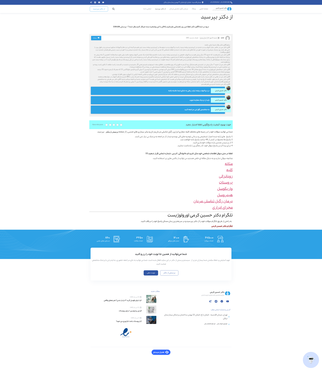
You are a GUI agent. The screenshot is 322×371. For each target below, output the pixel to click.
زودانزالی (226, 176)
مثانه (229, 163)
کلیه (229, 170)
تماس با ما (147, 9)
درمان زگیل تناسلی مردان (178, 9)
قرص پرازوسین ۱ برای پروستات (130, 311)
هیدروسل (225, 195)
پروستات (226, 182)
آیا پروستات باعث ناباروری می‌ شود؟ (129, 321)
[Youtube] (103, 2)
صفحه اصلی (203, 9)
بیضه (95, 38)
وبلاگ (194, 9)
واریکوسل (225, 188)
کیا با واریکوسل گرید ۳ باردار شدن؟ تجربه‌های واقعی (123, 300)
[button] (113, 9)
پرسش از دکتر (112, 131)
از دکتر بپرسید (160, 9)
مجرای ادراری (222, 207)
